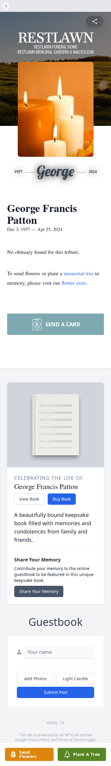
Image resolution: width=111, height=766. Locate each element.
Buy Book (62, 499)
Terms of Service (72, 739)
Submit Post (55, 692)
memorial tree (79, 273)
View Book (29, 499)
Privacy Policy (39, 739)
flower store (74, 282)
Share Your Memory (38, 591)
